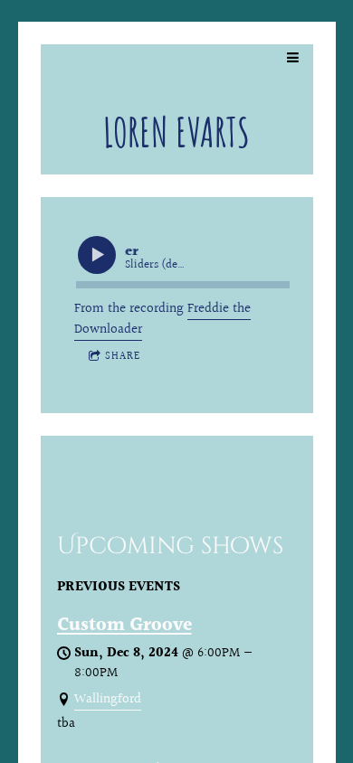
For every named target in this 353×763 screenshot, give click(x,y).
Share (122, 356)
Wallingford (107, 699)
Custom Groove (124, 625)
